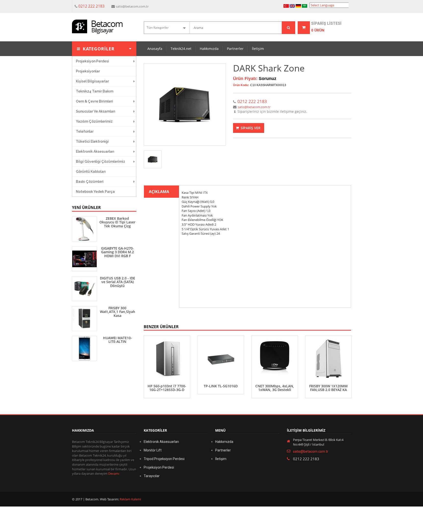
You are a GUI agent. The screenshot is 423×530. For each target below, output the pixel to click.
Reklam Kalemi (130, 499)
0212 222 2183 (91, 6)
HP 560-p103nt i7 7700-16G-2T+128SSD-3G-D (167, 388)
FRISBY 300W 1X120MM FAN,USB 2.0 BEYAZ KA (328, 388)
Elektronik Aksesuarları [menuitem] (95, 151)
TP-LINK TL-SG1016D (221, 386)
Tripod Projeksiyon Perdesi (164, 459)
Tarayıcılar (152, 476)
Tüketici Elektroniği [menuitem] (92, 141)
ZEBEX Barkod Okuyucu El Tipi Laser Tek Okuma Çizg (117, 222)
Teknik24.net (181, 48)
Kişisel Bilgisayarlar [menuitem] (92, 81)
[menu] (104, 126)
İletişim (258, 48)
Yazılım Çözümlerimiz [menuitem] (94, 121)
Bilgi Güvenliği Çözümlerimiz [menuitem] (100, 161)
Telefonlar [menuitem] (85, 131)
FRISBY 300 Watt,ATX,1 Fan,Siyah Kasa (117, 311)
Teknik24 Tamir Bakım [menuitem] (94, 91)
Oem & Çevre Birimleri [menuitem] (94, 101)
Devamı (113, 473)
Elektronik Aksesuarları (161, 442)
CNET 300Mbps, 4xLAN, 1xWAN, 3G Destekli (274, 388)
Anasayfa (154, 48)
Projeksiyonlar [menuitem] (88, 71)
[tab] (152, 159)
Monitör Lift (153, 450)
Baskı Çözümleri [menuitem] (90, 182)
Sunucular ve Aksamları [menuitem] (95, 111)
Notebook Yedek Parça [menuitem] (95, 192)
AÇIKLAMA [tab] (159, 191)
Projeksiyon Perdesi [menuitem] (92, 61)
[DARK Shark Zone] (185, 104)
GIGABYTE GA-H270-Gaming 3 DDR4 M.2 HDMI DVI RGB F (117, 252)
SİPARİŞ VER (250, 128)
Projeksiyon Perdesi (159, 467)
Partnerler (235, 48)
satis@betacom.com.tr (132, 6)
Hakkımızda (209, 48)
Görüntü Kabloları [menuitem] (91, 171)
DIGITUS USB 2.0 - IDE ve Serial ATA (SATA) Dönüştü (117, 282)
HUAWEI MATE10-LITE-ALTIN (117, 340)
